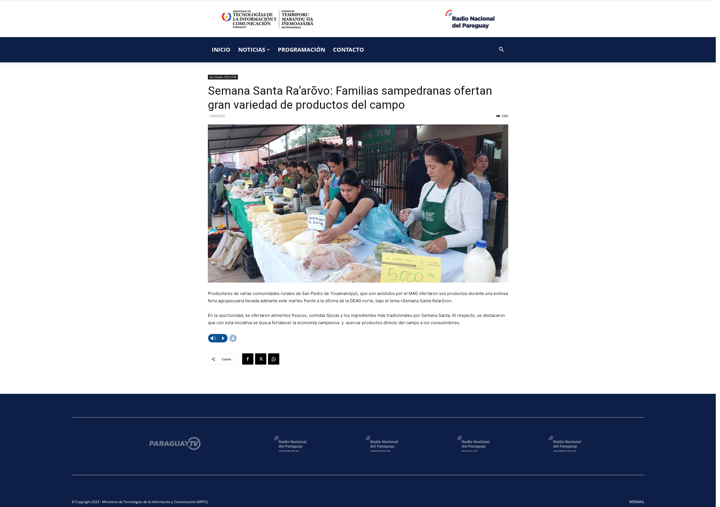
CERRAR (603, 156)
